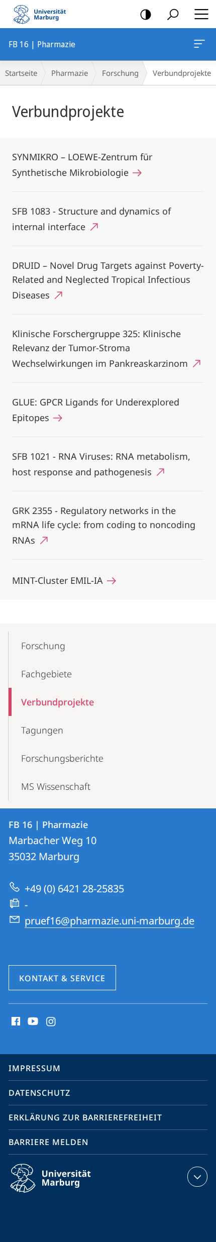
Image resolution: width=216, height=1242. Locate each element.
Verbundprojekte (57, 702)
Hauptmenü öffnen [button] (201, 14)
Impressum (35, 1068)
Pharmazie (69, 73)
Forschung (120, 73)
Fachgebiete (46, 674)
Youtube (32, 1022)
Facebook (15, 1022)
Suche (172, 14)
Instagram (51, 1022)
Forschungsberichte (62, 758)
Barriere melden (48, 1142)
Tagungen (42, 730)
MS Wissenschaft (55, 786)
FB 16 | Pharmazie (201, 44)
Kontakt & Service (62, 978)
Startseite (21, 73)
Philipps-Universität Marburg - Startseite (42, 14)
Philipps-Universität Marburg (68, 1194)
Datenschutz (39, 1092)
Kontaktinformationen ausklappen (197, 1177)
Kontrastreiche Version (145, 14)
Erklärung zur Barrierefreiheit (85, 1117)
